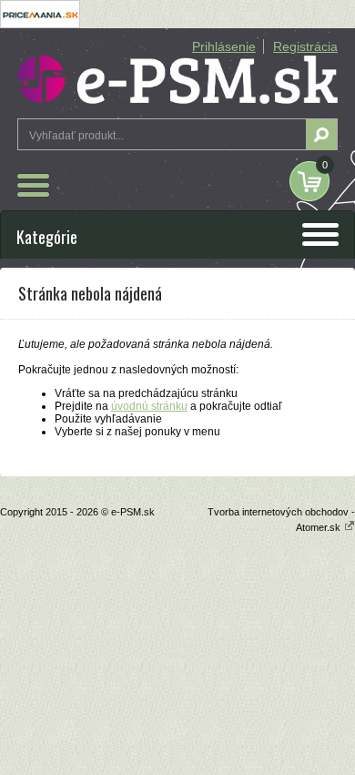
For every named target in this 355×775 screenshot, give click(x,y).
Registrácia (305, 46)
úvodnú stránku (149, 406)
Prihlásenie (224, 46)
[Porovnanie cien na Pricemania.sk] (40, 24)
